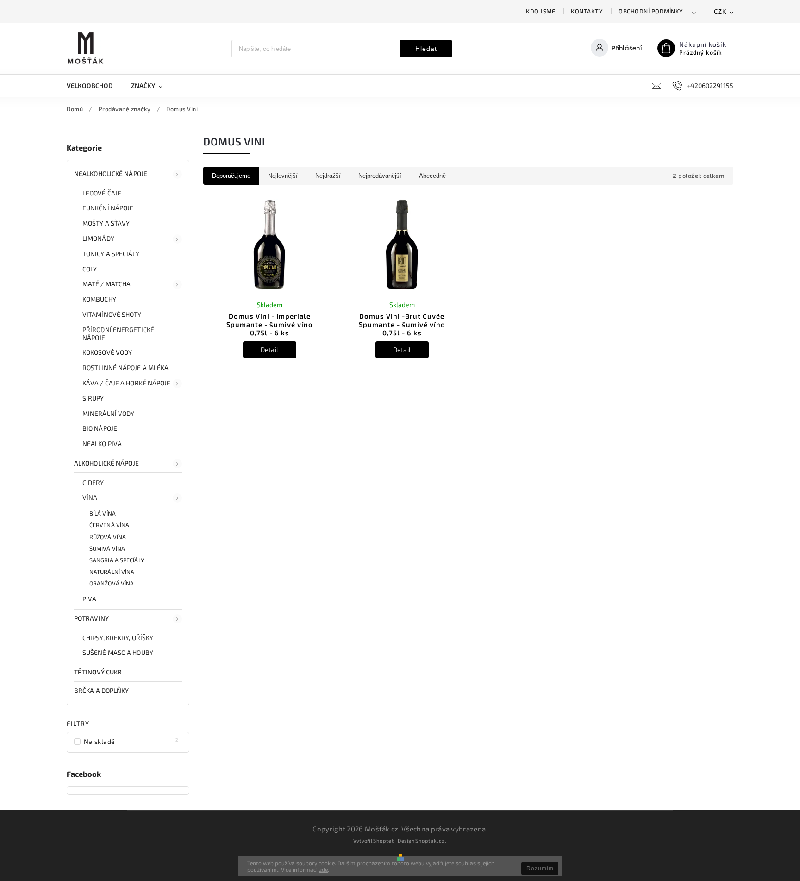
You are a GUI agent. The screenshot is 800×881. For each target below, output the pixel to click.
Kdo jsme (540, 11)
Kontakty (587, 11)
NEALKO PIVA (102, 443)
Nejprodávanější (379, 175)
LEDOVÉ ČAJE (101, 193)
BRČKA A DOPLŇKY (101, 690)
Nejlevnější (283, 175)
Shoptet (383, 840)
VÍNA (89, 497)
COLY (89, 269)
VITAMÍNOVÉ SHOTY (112, 314)
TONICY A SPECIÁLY (110, 254)
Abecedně (432, 175)
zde (323, 869)
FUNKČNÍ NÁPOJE (107, 208)
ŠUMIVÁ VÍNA (107, 548)
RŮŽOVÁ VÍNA (107, 537)
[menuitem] (94, 85)
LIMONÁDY (98, 238)
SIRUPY (93, 398)
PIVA (89, 599)
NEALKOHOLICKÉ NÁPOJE (110, 173)
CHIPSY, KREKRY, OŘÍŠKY (117, 638)
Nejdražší (328, 175)
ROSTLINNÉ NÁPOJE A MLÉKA (125, 367)
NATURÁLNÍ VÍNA (111, 571)
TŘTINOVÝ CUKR (98, 672)
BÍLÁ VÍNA (102, 513)
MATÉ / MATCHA (106, 284)
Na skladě (131, 741)
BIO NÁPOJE (99, 428)
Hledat (426, 48)
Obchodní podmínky (651, 11)
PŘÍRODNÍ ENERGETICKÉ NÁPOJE (118, 333)
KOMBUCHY (99, 299)
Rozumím (540, 868)
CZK (720, 11)
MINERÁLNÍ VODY (108, 413)
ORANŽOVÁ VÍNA (111, 583)
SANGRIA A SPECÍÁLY (116, 560)
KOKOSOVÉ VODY (107, 352)
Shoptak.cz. (431, 840)
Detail (270, 349)
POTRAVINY (91, 618)
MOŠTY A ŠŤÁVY (106, 223)
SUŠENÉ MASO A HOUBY (117, 652)
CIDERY (93, 482)
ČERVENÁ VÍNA (109, 525)
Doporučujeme (231, 175)
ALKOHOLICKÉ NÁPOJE (106, 463)
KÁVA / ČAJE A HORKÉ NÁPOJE (126, 383)
